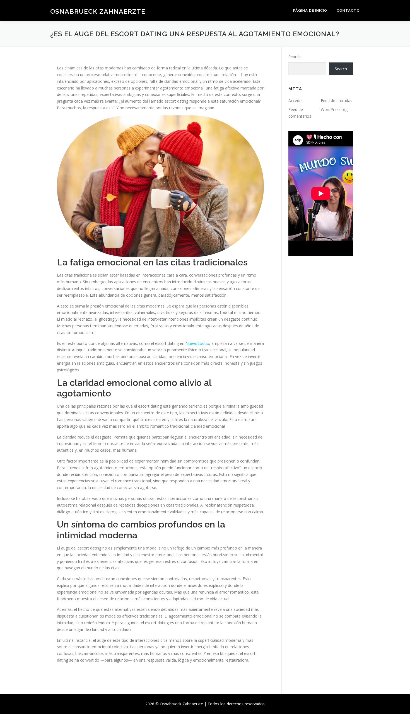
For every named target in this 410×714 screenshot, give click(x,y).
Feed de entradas (336, 100)
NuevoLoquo (197, 343)
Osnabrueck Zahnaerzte (97, 11)
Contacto (348, 10)
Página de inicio (310, 10)
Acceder (295, 100)
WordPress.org (334, 109)
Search (294, 56)
